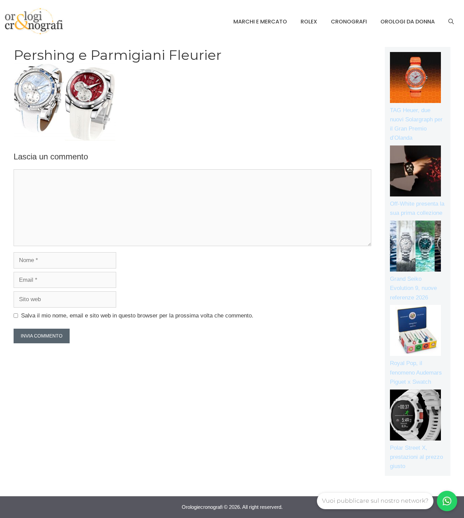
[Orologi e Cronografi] (34, 21)
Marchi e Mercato (260, 21)
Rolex (309, 21)
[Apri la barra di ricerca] (451, 21)
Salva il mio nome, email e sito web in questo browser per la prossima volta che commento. (137, 315)
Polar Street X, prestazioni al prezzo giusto (416, 457)
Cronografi (349, 21)
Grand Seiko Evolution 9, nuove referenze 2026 (413, 288)
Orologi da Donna (407, 21)
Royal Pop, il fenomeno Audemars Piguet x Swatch (416, 372)
